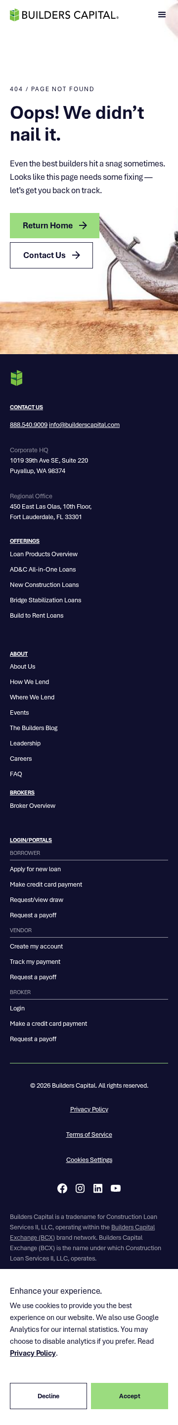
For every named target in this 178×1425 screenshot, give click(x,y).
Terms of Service (89, 1134)
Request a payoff (33, 915)
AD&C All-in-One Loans (43, 569)
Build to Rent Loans (36, 615)
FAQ (16, 774)
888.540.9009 (28, 425)
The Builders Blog (33, 728)
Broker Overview (32, 805)
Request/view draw (36, 900)
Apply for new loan (35, 869)
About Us (22, 666)
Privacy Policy (89, 1109)
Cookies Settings (89, 1160)
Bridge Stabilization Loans (45, 600)
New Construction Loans (44, 585)
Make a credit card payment (48, 1023)
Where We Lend (32, 697)
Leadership (25, 743)
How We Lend (29, 682)
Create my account (36, 946)
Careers (21, 758)
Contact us (26, 407)
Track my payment (35, 961)
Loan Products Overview (44, 554)
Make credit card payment (46, 884)
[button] (162, 15)
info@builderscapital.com (84, 425)
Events (19, 712)
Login (17, 1008)
